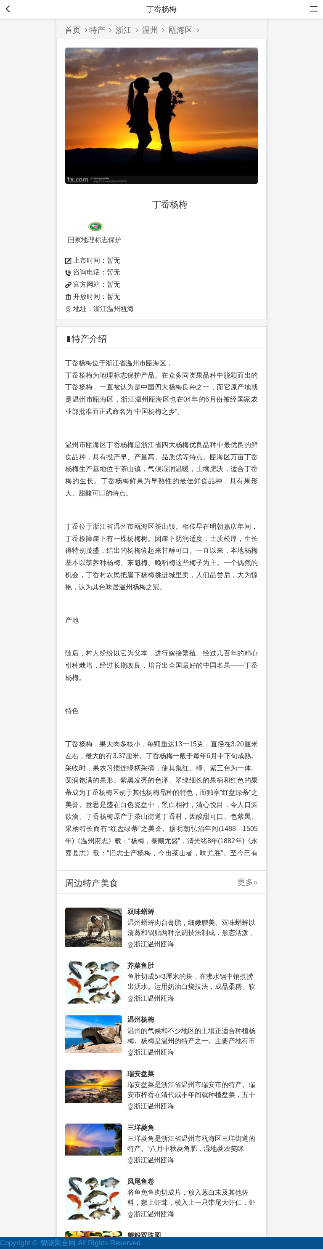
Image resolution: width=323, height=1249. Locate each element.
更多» (247, 882)
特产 (97, 30)
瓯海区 (181, 30)
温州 (150, 30)
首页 (73, 30)
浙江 (124, 30)
